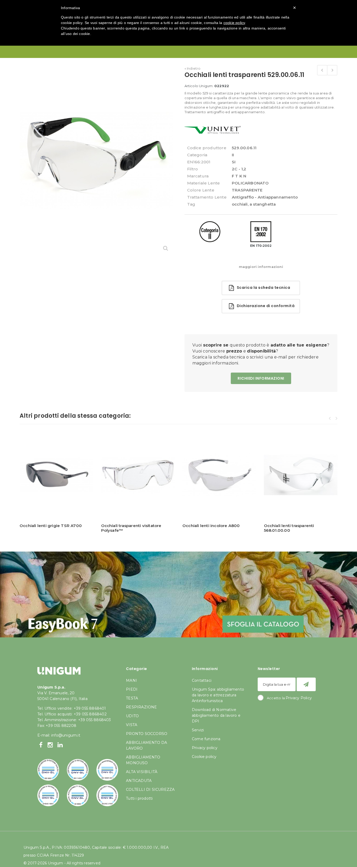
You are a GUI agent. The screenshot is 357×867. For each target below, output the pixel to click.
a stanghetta (263, 204)
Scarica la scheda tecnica (262, 287)
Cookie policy (204, 756)
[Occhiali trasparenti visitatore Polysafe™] (138, 475)
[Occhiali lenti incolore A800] (322, 70)
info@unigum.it (65, 735)
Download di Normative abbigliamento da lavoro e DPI (216, 715)
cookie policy (234, 23)
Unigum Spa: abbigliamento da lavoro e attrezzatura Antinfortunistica (218, 695)
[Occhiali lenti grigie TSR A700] (56, 475)
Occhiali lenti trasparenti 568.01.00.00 (289, 528)
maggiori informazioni (261, 267)
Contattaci (201, 680)
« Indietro (193, 68)
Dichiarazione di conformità (264, 305)
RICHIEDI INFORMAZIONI (261, 378)
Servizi (198, 730)
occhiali (240, 204)
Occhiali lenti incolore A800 (211, 525)
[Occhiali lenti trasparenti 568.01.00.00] (332, 70)
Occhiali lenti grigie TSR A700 (51, 525)
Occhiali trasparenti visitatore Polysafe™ (131, 528)
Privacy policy (204, 747)
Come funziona (206, 739)
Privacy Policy (299, 698)
